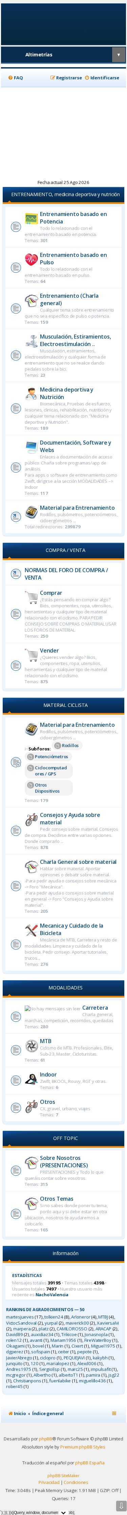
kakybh (100, 1358)
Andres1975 (18, 1369)
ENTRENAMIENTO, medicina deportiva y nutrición (65, 194)
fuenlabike (60, 1381)
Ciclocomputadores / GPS (51, 771)
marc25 (75, 1369)
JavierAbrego (19, 1358)
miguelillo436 (92, 1381)
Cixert (77, 1346)
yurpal (51, 1323)
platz (43, 1329)
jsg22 (114, 1375)
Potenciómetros (51, 756)
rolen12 (14, 1340)
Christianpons (27, 1381)
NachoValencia (52, 1295)
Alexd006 (86, 1363)
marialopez (57, 1363)
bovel (38, 1346)
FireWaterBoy (97, 1340)
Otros (47, 1102)
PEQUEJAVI (74, 1358)
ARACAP (103, 1329)
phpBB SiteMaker (63, 1476)
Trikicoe (69, 1334)
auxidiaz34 (42, 1334)
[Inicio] (63, 24)
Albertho (42, 1375)
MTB (45, 1041)
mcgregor (15, 1375)
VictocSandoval (21, 1323)
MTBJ (103, 1317)
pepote (84, 1352)
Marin (57, 1346)
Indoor (48, 1074)
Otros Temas (56, 1198)
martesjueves (20, 1317)
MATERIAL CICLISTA (65, 705)
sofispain (40, 1352)
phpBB (45, 1439)
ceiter (63, 1352)
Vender (49, 650)
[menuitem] (15, 78)
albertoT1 (68, 1375)
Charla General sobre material (78, 862)
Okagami (15, 1346)
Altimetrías (38, 54)
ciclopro (47, 1358)
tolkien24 (53, 1317)
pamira (93, 1375)
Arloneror (80, 1317)
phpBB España (90, 1463)
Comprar (51, 592)
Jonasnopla (96, 1334)
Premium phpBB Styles (82, 1447)
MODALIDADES (65, 987)
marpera (22, 1329)
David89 (14, 1334)
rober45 (14, 1386)
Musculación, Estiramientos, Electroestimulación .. (75, 340)
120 (34, 1363)
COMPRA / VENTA (65, 550)
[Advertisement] (63, 133)
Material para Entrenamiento (77, 507)
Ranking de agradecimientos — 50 (45, 1309)
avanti (36, 1340)
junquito (14, 1363)
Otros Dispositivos (47, 788)
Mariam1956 (63, 1340)
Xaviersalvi (108, 1323)
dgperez (14, 1352)
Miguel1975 (103, 1346)
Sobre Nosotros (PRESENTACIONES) (64, 1161)
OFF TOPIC (65, 1138)
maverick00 (77, 1323)
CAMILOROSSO (72, 1329)
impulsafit (100, 1369)
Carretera (95, 1007)
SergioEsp (49, 1369)
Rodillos (70, 745)
